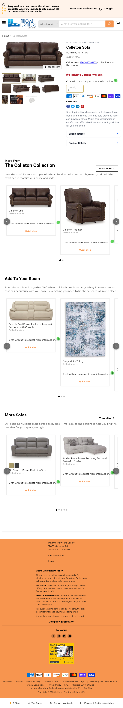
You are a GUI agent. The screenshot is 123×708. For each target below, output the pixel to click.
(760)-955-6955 (88, 62)
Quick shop (31, 231)
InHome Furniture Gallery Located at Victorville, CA (55, 688)
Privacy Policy (54, 685)
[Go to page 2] (62, 260)
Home (5, 36)
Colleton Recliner (72, 229)
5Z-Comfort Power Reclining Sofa (27, 470)
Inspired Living (33, 681)
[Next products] (116, 221)
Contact (18, 681)
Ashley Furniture (79, 52)
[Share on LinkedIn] (78, 106)
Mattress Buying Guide (83, 685)
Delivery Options (70, 681)
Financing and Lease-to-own (103, 681)
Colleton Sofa (16, 210)
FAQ (66, 685)
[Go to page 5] (66, 510)
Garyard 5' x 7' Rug (73, 361)
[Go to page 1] (60, 260)
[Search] (109, 24)
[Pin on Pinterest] (82, 106)
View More (105, 168)
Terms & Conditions (35, 685)
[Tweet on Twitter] (73, 106)
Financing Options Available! (86, 74)
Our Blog (88, 688)
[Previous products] (7, 221)
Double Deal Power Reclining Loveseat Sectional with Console (30, 326)
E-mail (51, 561)
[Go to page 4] (64, 510)
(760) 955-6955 (49, 591)
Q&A (83, 681)
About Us (7, 681)
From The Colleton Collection (82, 42)
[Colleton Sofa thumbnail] (11, 78)
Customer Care (51, 681)
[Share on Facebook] (68, 106)
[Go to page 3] (64, 396)
